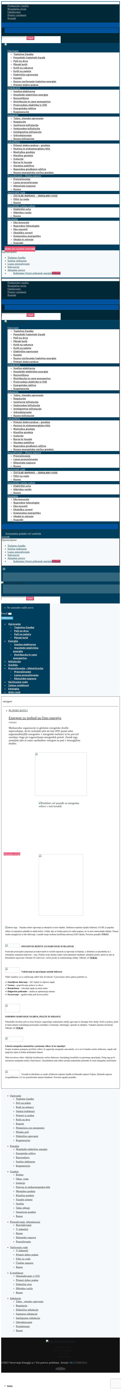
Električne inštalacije (27, 1309)
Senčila (20, 1203)
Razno (17, 189)
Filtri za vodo (21, 199)
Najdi (30, 38)
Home (10, 1386)
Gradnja (13, 665)
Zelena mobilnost (18, 685)
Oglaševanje (14, 12)
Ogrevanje (13, 50)
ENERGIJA (14, 88)
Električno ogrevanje (25, 74)
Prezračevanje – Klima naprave (24, 175)
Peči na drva (20, 61)
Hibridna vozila (22, 212)
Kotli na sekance (23, 67)
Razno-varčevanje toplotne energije (34, 81)
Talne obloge (23, 1207)
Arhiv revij (14, 692)
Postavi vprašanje (17, 15)
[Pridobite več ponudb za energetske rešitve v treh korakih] (61, 824)
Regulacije (19, 121)
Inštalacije (13, 114)
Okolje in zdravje (23, 239)
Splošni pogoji (63, 1347)
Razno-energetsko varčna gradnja (33, 172)
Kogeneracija (23, 1140)
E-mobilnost (16, 1272)
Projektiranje (23, 1326)
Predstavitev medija (18, 5)
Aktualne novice (16, 270)
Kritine (19, 1174)
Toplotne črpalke (23, 54)
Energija (13, 641)
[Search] (4, 34)
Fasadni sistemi (24, 1199)
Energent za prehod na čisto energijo (35, 718)
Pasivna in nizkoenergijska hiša (31, 148)
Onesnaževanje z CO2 (28, 1275)
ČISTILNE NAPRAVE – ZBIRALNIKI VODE (35, 195)
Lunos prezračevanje (25, 182)
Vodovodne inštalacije (26, 128)
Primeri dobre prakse (25, 85)
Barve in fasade (22, 162)
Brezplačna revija (17, 8)
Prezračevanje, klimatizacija (25, 1221)
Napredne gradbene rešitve (29, 169)
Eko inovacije (21, 222)
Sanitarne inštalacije (25, 125)
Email (4, 613)
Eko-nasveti (20, 229)
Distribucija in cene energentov (32, 101)
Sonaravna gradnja (26, 1211)
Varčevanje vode (16, 192)
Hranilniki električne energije (30, 94)
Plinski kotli (20, 64)
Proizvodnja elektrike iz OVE (30, 105)
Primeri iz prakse (25, 1115)
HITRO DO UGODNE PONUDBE (20, 249)
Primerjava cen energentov (30, 1127)
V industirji (22, 1229)
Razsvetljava (21, 98)
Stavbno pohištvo (23, 165)
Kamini (17, 78)
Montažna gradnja (24, 152)
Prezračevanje (21, 179)
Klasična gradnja (23, 155)
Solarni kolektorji (25, 1111)
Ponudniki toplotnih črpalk (29, 57)
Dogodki (18, 243)
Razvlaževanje (23, 1225)
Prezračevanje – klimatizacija (25, 668)
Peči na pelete (22, 634)
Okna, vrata (22, 1178)
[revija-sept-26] (61, 885)
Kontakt (12, 18)
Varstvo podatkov (63, 1350)
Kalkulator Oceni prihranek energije (36, 273)
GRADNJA (14, 141)
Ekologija (13, 219)
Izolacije (18, 159)
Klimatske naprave (24, 186)
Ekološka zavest (23, 232)
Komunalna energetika (27, 236)
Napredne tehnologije (26, 226)
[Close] (4, 41)
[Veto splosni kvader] (61, 774)
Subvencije (13, 266)
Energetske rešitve (24, 108)
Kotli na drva (23, 1119)
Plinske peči (22, 1131)
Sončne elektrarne (24, 91)
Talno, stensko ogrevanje (28, 118)
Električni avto (22, 209)
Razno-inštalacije (23, 138)
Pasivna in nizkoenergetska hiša (33, 1187)
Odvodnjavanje (22, 135)
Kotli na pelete (22, 71)
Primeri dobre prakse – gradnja (31, 145)
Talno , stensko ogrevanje (29, 1301)
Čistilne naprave (24, 1262)
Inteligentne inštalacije (27, 132)
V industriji (22, 1250)
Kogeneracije (21, 111)
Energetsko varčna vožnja (21, 205)
